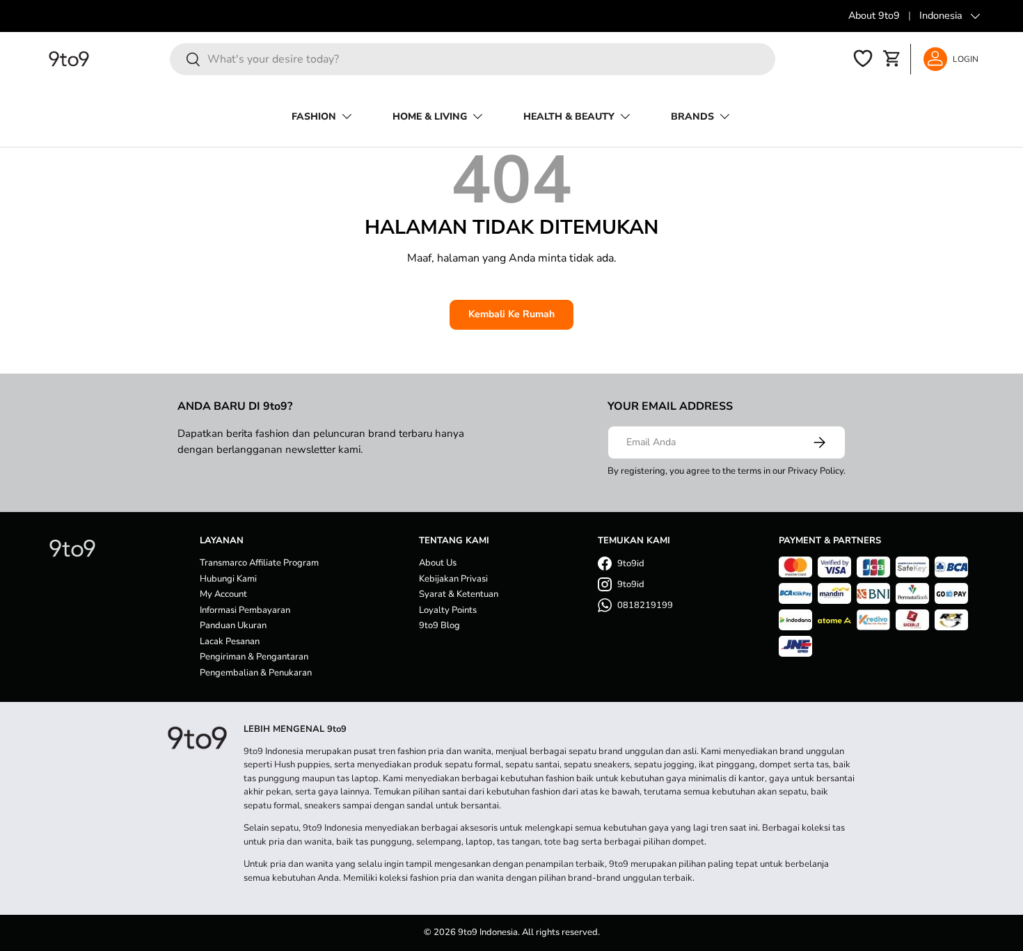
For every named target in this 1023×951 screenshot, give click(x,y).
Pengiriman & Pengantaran (254, 656)
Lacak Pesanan (230, 641)
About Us (438, 563)
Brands (692, 116)
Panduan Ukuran (233, 625)
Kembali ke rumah (511, 314)
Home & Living (429, 116)
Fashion (314, 116)
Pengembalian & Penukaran (256, 672)
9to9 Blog (439, 625)
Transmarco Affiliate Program (259, 563)
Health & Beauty (568, 116)
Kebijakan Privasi (453, 579)
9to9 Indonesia (488, 932)
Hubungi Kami (228, 579)
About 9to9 (874, 15)
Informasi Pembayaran (245, 610)
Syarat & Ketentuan (458, 594)
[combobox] (472, 59)
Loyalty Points (448, 610)
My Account (223, 594)
